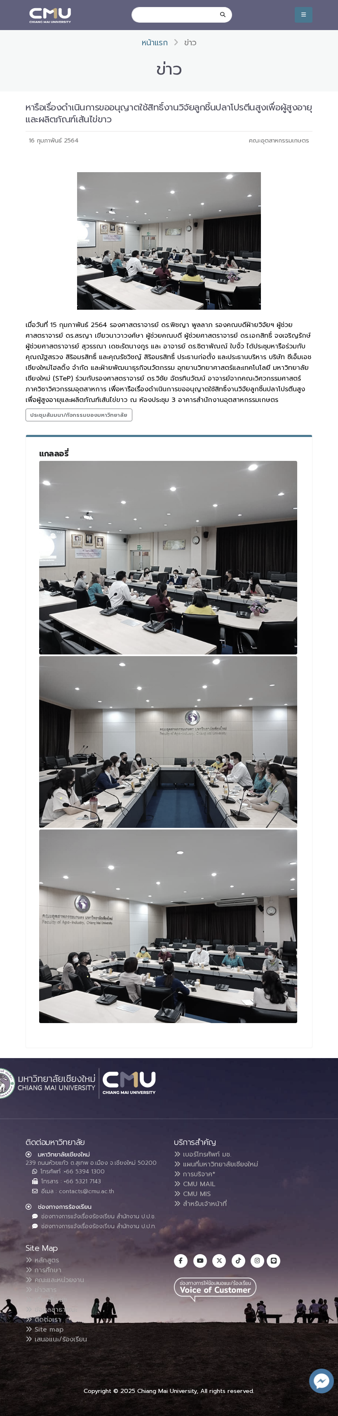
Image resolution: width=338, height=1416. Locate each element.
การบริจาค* (198, 1174)
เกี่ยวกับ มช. (50, 1300)
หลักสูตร (45, 1260)
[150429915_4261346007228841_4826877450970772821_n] (168, 926)
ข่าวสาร (44, 1290)
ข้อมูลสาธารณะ (54, 1310)
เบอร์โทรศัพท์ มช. (206, 1154)
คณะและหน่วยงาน (58, 1280)
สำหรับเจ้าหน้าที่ (204, 1204)
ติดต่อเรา (46, 1320)
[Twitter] (219, 1261)
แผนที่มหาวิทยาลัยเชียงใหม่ (219, 1164)
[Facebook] (181, 1261)
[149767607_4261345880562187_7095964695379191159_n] (168, 742)
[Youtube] (200, 1261)
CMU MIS (196, 1194)
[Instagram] (257, 1261)
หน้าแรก (155, 43)
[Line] (273, 1261)
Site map (47, 1329)
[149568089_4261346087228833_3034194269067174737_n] (168, 557)
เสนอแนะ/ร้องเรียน (59, 1339)
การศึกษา (46, 1270)
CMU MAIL (198, 1184)
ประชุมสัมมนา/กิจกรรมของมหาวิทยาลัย (78, 415)
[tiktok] (238, 1261)
